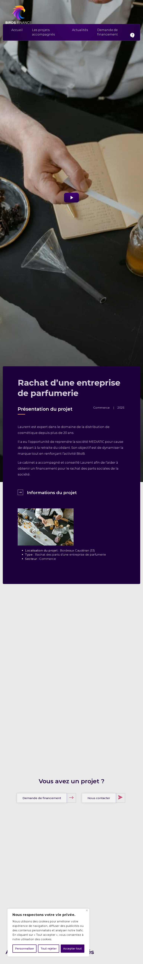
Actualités (80, 30)
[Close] (87, 910)
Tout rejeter (49, 948)
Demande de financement (42, 798)
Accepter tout (72, 948)
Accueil (17, 30)
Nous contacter (99, 798)
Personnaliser (24, 948)
